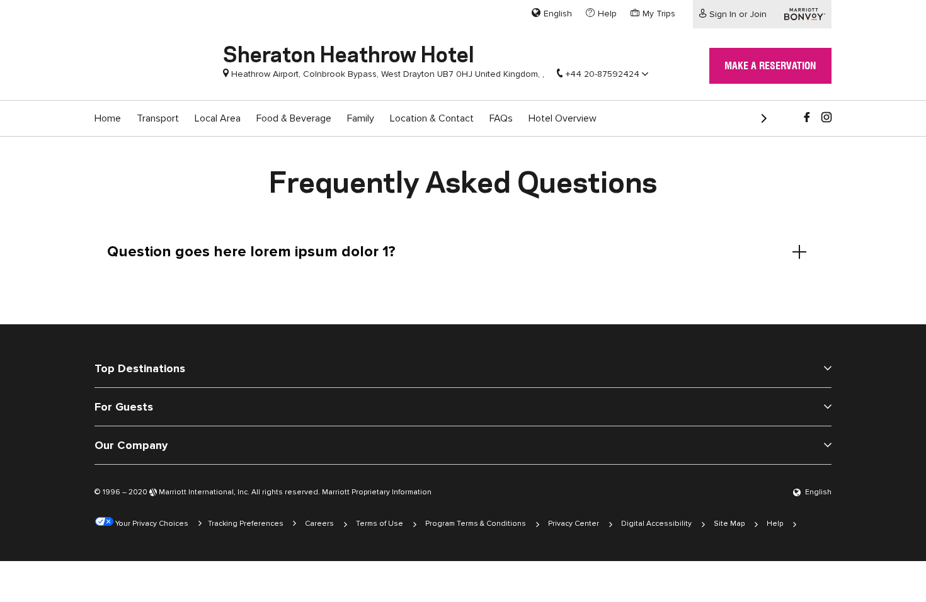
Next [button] (759, 113)
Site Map (729, 523)
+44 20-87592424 (602, 74)
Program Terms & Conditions (475, 523)
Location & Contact (432, 118)
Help (775, 523)
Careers (319, 523)
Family (360, 118)
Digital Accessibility (656, 523)
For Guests (123, 407)
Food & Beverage (293, 118)
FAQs (501, 118)
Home (107, 118)
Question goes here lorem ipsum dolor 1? (251, 251)
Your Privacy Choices (150, 523)
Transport (158, 118)
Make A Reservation (770, 66)
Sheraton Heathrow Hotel (348, 52)
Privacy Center (573, 523)
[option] (107, 118)
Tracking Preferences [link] (245, 523)
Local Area (218, 118)
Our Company (131, 445)
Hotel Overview (563, 118)
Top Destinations (139, 368)
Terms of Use (379, 523)
